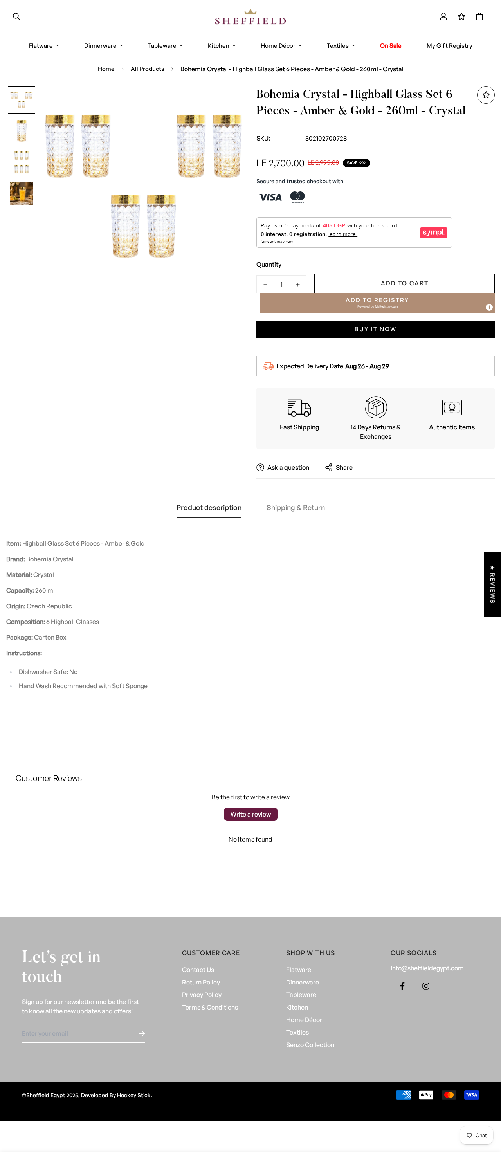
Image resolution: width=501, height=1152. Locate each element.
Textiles (338, 45)
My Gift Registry (449, 45)
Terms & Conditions (210, 1007)
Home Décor (278, 45)
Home (106, 68)
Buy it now (375, 329)
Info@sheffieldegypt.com (427, 968)
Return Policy (201, 982)
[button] (477, 16)
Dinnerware (100, 45)
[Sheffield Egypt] (250, 16)
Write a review (251, 814)
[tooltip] (489, 307)
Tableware (162, 45)
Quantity (268, 264)
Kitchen (218, 45)
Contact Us (198, 970)
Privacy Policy (202, 995)
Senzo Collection (310, 1045)
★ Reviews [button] (492, 584)
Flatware (41, 45)
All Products (147, 68)
